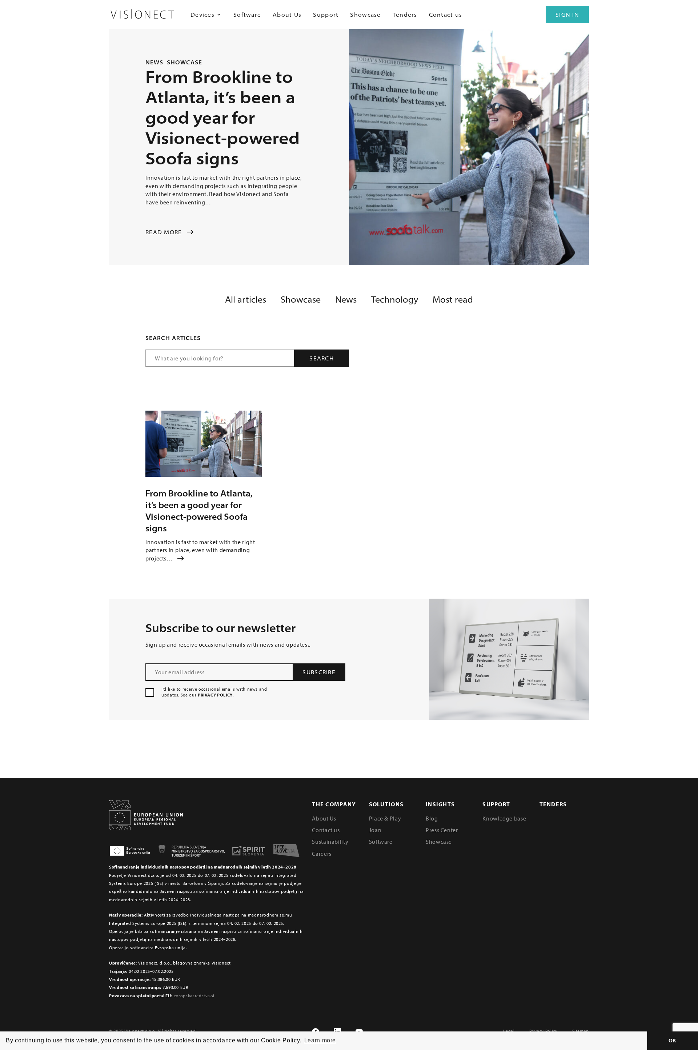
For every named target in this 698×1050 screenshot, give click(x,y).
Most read (453, 299)
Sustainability (330, 841)
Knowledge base (504, 818)
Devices (202, 14)
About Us (287, 14)
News (154, 62)
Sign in (567, 14)
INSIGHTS (440, 804)
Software (247, 14)
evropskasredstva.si (194, 995)
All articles (245, 299)
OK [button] (673, 1040)
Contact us (445, 14)
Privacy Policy (543, 1031)
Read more (163, 232)
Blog (432, 818)
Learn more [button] (320, 1040)
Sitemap (580, 1031)
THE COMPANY (334, 804)
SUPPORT (496, 804)
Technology (394, 299)
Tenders (405, 14)
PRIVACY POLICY (215, 695)
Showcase (365, 14)
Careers (321, 853)
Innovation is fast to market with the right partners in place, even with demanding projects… (200, 550)
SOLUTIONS (386, 804)
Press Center (442, 830)
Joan (375, 830)
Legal (508, 1031)
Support (325, 14)
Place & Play (385, 818)
